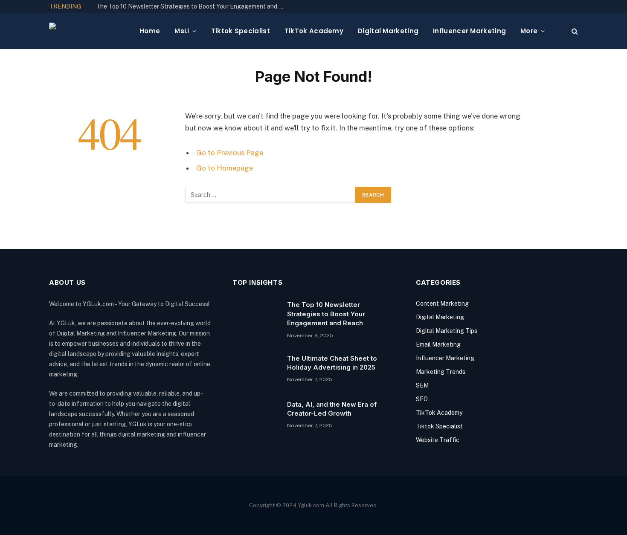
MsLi (181, 30)
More (528, 30)
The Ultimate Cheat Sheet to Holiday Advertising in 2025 (332, 362)
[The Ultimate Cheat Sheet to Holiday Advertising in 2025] (255, 369)
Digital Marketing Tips (446, 330)
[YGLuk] (87, 31)
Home (149, 30)
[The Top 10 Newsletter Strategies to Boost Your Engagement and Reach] (255, 315)
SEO (422, 399)
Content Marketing (442, 303)
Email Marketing (438, 344)
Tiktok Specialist (240, 30)
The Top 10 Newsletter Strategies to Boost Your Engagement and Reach (192, 6)
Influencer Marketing (469, 30)
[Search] (574, 30)
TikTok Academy (313, 30)
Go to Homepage (224, 168)
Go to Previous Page (229, 152)
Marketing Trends (440, 371)
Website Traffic (437, 440)
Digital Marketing (388, 30)
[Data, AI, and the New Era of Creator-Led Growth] (255, 415)
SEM (422, 385)
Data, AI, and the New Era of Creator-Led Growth (332, 408)
